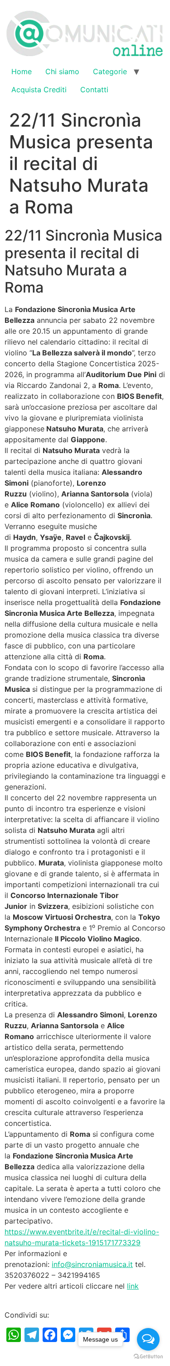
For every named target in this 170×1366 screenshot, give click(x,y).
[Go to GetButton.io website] (148, 1357)
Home (21, 71)
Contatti (94, 89)
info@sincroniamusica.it (92, 1264)
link (133, 1285)
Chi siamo (62, 71)
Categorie (110, 71)
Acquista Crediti (39, 89)
